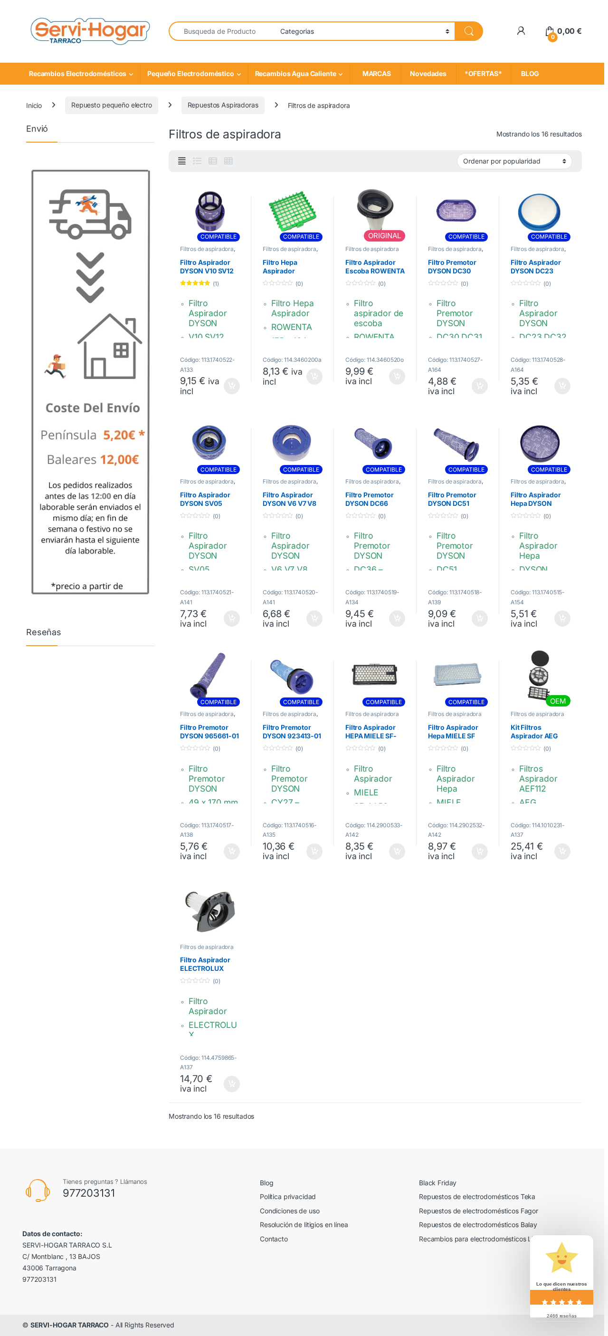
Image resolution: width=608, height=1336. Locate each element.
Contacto (274, 1239)
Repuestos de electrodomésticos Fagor (478, 1211)
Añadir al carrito (230, 386)
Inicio (34, 105)
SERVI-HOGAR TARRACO (69, 1325)
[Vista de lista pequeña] (213, 161)
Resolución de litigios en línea (304, 1224)
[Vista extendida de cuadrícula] (182, 161)
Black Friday (437, 1183)
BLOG (528, 73)
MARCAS (375, 73)
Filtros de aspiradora (207, 248)
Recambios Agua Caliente (295, 73)
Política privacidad (288, 1196)
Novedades (428, 73)
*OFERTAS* (483, 73)
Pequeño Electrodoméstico (190, 73)
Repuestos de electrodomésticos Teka (477, 1196)
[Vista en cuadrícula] (228, 161)
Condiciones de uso (289, 1211)
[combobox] (222, 31)
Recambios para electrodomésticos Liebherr (486, 1239)
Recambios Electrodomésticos (77, 73)
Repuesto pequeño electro (111, 105)
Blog (266, 1183)
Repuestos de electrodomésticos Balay (478, 1224)
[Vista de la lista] (197, 161)
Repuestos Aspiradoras (223, 105)
